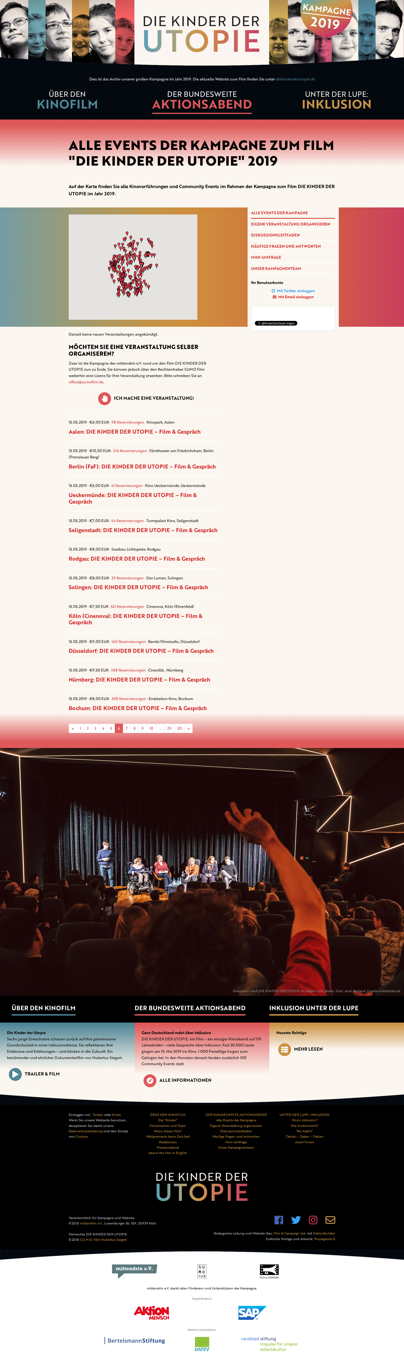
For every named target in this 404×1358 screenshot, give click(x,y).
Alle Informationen (185, 1080)
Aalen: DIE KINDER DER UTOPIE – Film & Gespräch (135, 432)
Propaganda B (324, 1238)
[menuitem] (67, 102)
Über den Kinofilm (44, 1007)
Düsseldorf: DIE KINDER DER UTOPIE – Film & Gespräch (141, 651)
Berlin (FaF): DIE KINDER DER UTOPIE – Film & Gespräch (142, 466)
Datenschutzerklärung (85, 1131)
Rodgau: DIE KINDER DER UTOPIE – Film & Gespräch (137, 559)
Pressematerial (168, 1147)
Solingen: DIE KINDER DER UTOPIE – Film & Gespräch (138, 587)
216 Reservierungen (130, 451)
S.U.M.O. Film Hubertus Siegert (103, 1239)
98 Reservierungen (128, 422)
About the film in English (167, 1152)
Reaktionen (168, 1142)
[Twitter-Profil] (296, 1222)
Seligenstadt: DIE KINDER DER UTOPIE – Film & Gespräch (143, 530)
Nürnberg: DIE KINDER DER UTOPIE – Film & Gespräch (139, 679)
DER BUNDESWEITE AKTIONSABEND (236, 1114)
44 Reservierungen (127, 520)
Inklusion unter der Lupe (313, 1007)
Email (116, 1114)
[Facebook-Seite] (278, 1222)
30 (179, 728)
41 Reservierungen (127, 485)
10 (151, 728)
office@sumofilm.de (86, 382)
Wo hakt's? (304, 1131)
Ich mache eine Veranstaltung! (154, 398)
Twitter (98, 1114)
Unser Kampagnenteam (276, 268)
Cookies (82, 1136)
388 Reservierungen (128, 670)
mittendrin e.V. (91, 1223)
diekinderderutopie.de (295, 79)
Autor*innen (304, 1142)
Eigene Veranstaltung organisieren (290, 224)
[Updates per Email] (330, 1222)
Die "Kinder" (167, 1120)
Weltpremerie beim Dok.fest (168, 1136)
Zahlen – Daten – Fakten (305, 1136)
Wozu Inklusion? (304, 1120)
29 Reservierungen (128, 578)
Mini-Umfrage (266, 257)
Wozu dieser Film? (168, 1131)
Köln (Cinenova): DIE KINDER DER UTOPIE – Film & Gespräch (135, 619)
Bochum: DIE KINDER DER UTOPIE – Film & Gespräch (138, 708)
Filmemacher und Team (168, 1125)
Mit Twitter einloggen (295, 291)
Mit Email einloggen (295, 297)
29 (169, 728)
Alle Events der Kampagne (279, 213)
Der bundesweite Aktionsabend (190, 1007)
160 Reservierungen (129, 641)
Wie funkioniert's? (304, 1125)
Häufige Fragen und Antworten (286, 246)
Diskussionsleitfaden (275, 235)
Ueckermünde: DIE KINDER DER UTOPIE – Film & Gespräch (133, 498)
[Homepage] (202, 34)
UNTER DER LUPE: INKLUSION (304, 1114)
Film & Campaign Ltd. (290, 1233)
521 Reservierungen (127, 606)
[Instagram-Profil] (313, 1222)
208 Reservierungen (129, 698)
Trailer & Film (42, 1074)
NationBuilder (324, 1233)
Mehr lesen (308, 1049)
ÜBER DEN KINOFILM (167, 1114)
